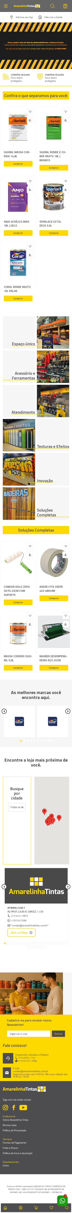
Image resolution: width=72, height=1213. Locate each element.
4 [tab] (31, 740)
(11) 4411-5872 (19, 916)
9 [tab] (48, 740)
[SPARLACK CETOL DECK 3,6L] (54, 198)
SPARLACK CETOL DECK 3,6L (50, 224)
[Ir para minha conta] (20, 1207)
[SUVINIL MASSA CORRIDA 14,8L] (18, 128)
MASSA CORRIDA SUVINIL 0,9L (18, 658)
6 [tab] (38, 740)
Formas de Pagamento (14, 1142)
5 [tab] (34, 740)
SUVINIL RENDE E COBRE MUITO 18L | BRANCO (52, 156)
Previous (4, 711)
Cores (6, 1165)
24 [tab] (41, 946)
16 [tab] (57, 943)
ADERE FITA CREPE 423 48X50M (51, 589)
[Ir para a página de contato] (67, 1207)
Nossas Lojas (10, 1125)
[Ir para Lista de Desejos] (51, 1207)
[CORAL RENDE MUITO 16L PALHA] (18, 263)
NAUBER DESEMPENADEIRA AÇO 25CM (53, 658)
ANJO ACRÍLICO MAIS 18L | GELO (16, 224)
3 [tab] (27, 740)
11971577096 (19, 920)
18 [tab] (64, 943)
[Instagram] (5, 1108)
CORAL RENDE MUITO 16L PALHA (17, 289)
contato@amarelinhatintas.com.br (30, 1071)
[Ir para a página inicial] (5, 1207)
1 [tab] (20, 740)
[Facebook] (13, 1108)
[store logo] (29, 6)
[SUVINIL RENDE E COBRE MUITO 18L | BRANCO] (54, 128)
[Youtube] (23, 1108)
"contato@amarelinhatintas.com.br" (29, 925)
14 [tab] (50, 943)
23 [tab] (38, 946)
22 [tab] (34, 946)
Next (67, 711)
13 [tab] (47, 943)
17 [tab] (61, 943)
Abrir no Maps (19, 932)
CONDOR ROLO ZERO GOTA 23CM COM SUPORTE (17, 591)
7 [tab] (41, 740)
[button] (47, 822)
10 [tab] (52, 740)
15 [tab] (54, 943)
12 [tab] (43, 943)
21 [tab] (31, 946)
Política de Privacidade (14, 1130)
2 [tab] (24, 740)
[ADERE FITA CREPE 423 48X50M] (54, 563)
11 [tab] (40, 943)
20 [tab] (27, 946)
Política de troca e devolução (18, 1153)
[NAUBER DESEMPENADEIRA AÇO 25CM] (54, 632)
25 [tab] (45, 946)
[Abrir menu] (7, 6)
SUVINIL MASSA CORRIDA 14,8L (17, 154)
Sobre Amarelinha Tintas (15, 1120)
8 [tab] (45, 740)
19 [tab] (68, 943)
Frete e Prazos (10, 1148)
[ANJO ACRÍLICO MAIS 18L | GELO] (18, 198)
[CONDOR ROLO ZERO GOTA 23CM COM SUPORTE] (18, 563)
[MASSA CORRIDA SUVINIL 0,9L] (18, 632)
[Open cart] (36, 1207)
